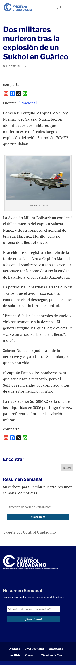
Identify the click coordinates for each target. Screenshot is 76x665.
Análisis (15, 655)
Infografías (56, 648)
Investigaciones (34, 648)
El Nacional (27, 102)
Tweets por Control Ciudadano (29, 532)
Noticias (22, 66)
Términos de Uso (51, 655)
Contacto (30, 655)
